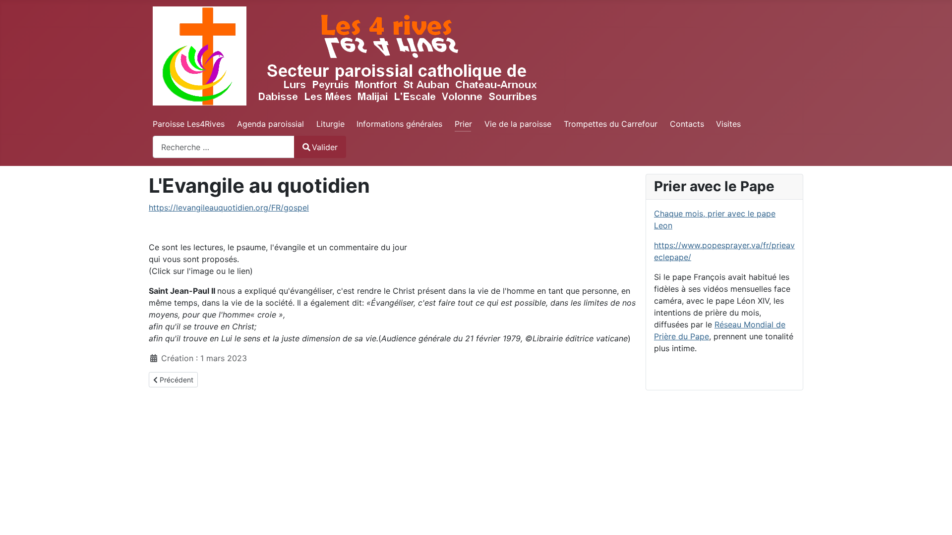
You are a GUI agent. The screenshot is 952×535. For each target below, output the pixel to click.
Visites (728, 124)
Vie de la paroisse (517, 124)
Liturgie (330, 124)
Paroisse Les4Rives (189, 124)
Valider (325, 147)
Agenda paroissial (270, 124)
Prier (463, 124)
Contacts (687, 124)
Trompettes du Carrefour (610, 124)
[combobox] (224, 147)
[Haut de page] (934, 516)
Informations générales (399, 124)
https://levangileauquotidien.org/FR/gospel (229, 208)
